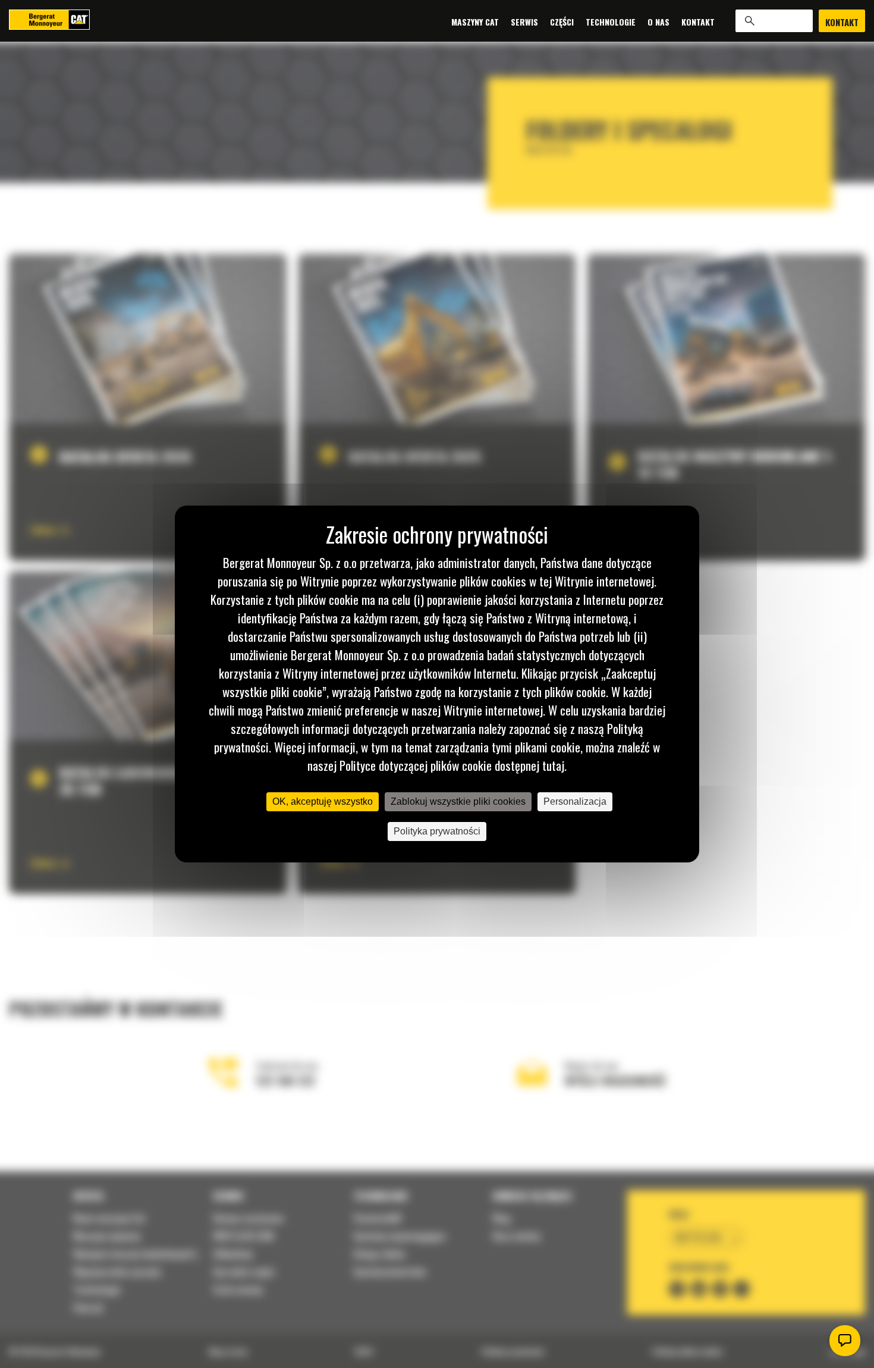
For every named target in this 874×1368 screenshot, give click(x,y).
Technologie (611, 21)
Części (562, 21)
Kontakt (698, 21)
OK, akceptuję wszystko (322, 801)
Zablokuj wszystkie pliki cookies (458, 801)
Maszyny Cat (475, 21)
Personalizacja (574, 801)
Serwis (524, 21)
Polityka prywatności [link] (437, 831)
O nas (658, 21)
